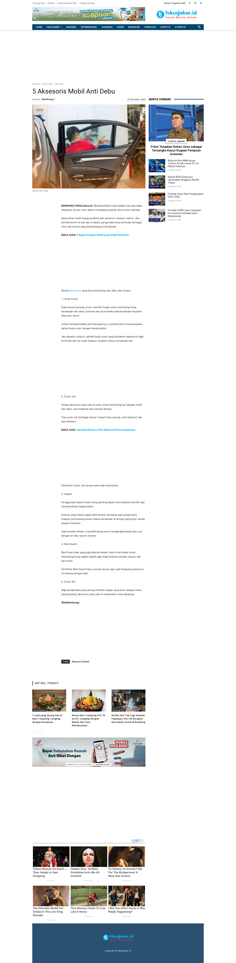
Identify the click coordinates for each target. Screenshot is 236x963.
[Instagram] (195, 3)
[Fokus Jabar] (177, 14)
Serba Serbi (47, 84)
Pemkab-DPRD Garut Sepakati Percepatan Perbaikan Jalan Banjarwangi (184, 213)
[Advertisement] (118, 55)
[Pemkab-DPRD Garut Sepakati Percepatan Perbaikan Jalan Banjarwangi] (157, 215)
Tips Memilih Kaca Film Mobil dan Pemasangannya (105, 429)
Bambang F (48, 99)
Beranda (36, 84)
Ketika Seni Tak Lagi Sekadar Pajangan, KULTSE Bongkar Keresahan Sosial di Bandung (128, 719)
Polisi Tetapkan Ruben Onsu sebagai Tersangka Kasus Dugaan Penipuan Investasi (176, 150)
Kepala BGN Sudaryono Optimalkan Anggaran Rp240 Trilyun (183, 179)
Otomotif (59, 84)
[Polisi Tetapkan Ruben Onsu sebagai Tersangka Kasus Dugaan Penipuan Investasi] (176, 123)
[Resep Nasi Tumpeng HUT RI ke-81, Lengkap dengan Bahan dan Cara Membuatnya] (89, 701)
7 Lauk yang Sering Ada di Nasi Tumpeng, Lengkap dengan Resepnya (47, 719)
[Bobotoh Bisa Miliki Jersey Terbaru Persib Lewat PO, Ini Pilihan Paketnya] (157, 165)
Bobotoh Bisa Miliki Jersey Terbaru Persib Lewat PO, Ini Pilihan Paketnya (183, 163)
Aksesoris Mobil (80, 661)
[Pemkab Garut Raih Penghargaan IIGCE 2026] (157, 199)
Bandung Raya (39, 710)
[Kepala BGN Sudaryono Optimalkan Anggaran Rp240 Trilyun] (157, 182)
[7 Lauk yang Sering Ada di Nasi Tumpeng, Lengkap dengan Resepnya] (49, 701)
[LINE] (116, 670)
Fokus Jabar (176, 141)
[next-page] (39, 732)
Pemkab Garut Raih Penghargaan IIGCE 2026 (185, 195)
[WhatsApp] (109, 670)
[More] (123, 670)
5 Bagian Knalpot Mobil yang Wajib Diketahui (102, 234)
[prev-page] (34, 732)
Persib (152, 170)
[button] (199, 27)
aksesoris (75, 290)
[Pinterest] (101, 670)
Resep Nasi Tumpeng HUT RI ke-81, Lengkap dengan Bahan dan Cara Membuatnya (88, 720)
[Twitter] (201, 3)
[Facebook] (189, 3)
